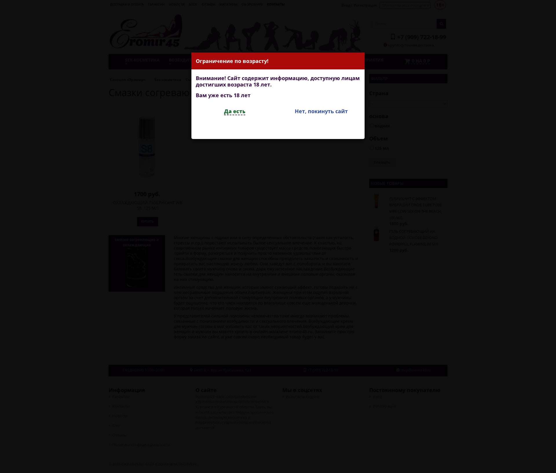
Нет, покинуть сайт (321, 111)
